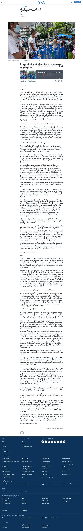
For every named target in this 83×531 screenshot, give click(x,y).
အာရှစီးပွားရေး (45, 469)
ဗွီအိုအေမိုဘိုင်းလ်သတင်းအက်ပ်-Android (50, 517)
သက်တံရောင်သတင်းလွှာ (67, 474)
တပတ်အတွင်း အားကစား (27, 466)
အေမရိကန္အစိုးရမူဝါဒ (26, 527)
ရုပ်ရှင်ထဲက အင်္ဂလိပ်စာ (46, 483)
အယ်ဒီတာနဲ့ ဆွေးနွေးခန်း (6, 458)
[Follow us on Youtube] (49, 441)
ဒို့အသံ (63, 471)
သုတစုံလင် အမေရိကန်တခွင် (67, 463)
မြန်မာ (3, 441)
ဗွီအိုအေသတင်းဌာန (42, 73)
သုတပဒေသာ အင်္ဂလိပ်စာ (67, 483)
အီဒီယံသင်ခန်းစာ (5, 483)
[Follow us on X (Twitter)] (46, 441)
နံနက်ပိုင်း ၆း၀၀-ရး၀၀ (6, 491)
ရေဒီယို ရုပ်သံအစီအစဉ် (6, 500)
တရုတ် (3, 448)
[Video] (72, 2)
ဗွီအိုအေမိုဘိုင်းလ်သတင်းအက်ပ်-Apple (29, 517)
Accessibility (44, 527)
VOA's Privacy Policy (46, 525)
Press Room (4, 527)
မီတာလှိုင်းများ (24, 510)
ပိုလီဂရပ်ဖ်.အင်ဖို (45, 500)
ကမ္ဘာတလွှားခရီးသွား (46, 463)
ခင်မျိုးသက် (22, 13)
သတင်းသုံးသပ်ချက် (5, 463)
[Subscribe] (64, 441)
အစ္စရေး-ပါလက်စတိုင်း (6, 451)
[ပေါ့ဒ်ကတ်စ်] (61, 441)
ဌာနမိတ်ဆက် (4, 510)
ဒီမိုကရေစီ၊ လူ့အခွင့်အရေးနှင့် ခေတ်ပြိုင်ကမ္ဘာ (10, 461)
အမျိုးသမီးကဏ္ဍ (45, 474)
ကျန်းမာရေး (44, 471)
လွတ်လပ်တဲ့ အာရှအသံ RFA (27, 525)
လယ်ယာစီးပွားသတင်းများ (27, 469)
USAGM (3, 525)
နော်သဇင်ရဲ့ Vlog (65, 500)
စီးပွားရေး (24, 463)
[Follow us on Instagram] (52, 441)
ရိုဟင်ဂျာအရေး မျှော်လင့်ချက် (48, 476)
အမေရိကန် (4, 446)
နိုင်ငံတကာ (4, 443)
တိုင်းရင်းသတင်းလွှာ (66, 458)
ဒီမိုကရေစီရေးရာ (5, 466)
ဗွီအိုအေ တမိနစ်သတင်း (66, 498)
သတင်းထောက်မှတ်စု (6, 471)
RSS (22, 441)
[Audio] (68, 2)
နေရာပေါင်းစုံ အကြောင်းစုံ (67, 469)
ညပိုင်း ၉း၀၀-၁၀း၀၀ (26, 491)
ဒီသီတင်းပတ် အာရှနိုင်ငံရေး (47, 466)
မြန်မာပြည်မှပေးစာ (45, 458)
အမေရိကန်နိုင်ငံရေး (5, 469)
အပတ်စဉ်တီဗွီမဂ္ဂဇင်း (6, 503)
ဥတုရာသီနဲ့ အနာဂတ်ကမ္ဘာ (27, 461)
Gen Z (63, 466)
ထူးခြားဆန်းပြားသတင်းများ (27, 474)
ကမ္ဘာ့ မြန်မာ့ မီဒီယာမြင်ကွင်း (7, 476)
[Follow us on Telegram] (55, 441)
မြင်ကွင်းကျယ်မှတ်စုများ (46, 461)
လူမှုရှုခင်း (24, 476)
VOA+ (3, 517)
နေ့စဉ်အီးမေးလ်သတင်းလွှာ (27, 446)
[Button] (61, 20)
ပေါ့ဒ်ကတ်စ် (24, 443)
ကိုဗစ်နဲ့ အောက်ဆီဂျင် (42, 72)
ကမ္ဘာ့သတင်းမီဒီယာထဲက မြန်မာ (8, 474)
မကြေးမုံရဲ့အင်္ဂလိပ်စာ (26, 483)
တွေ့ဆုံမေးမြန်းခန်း (25, 503)
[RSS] (58, 441)
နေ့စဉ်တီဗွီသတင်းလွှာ (6, 498)
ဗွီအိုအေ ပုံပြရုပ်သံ (45, 503)
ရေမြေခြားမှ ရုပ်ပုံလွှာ (46, 498)
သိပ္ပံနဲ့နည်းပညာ (23, 6)
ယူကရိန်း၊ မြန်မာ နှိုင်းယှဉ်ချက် (28, 471)
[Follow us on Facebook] (43, 441)
